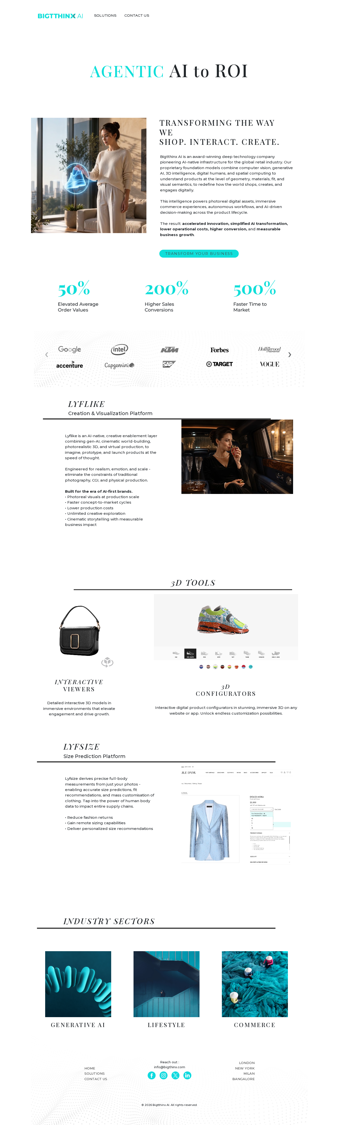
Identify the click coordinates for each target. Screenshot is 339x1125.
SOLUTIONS (105, 16)
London (246, 1063)
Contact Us (95, 1079)
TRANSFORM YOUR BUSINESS (199, 253)
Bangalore (243, 1079)
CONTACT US (136, 16)
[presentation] (47, 353)
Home (89, 1068)
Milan (248, 1073)
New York (244, 1068)
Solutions (94, 1073)
